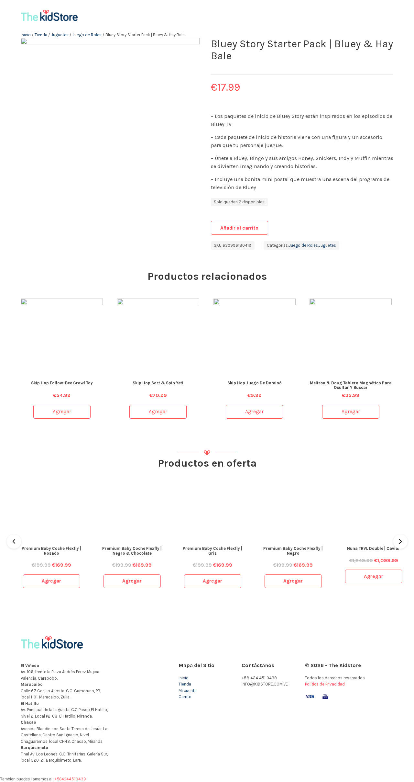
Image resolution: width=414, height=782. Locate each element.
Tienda (41, 34)
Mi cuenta (188, 690)
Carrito (185, 696)
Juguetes (60, 34)
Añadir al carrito (239, 228)
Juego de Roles (87, 34)
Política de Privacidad (325, 684)
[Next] (400, 541)
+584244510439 (70, 778)
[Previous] (13, 541)
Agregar (62, 411)
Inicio (26, 34)
